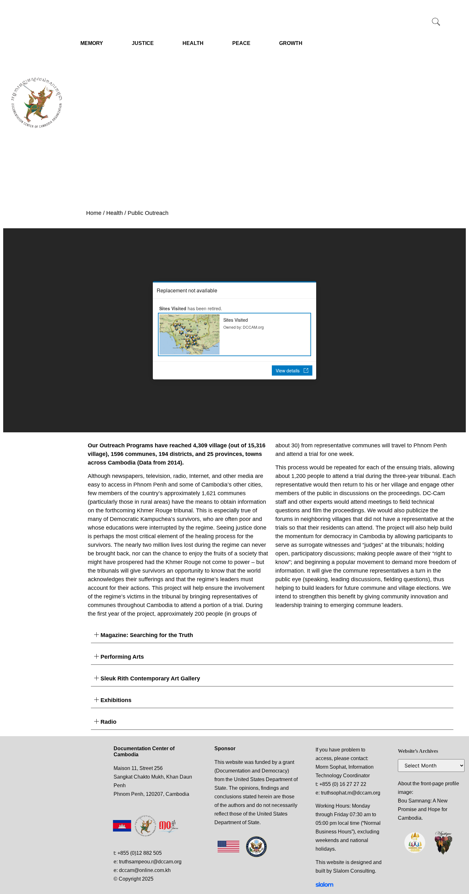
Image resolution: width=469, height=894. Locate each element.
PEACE (241, 43)
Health (114, 213)
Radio (108, 722)
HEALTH (193, 43)
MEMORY (91, 43)
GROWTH (290, 43)
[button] (436, 22)
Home (93, 213)
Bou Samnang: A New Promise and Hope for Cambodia (423, 809)
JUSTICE (143, 43)
